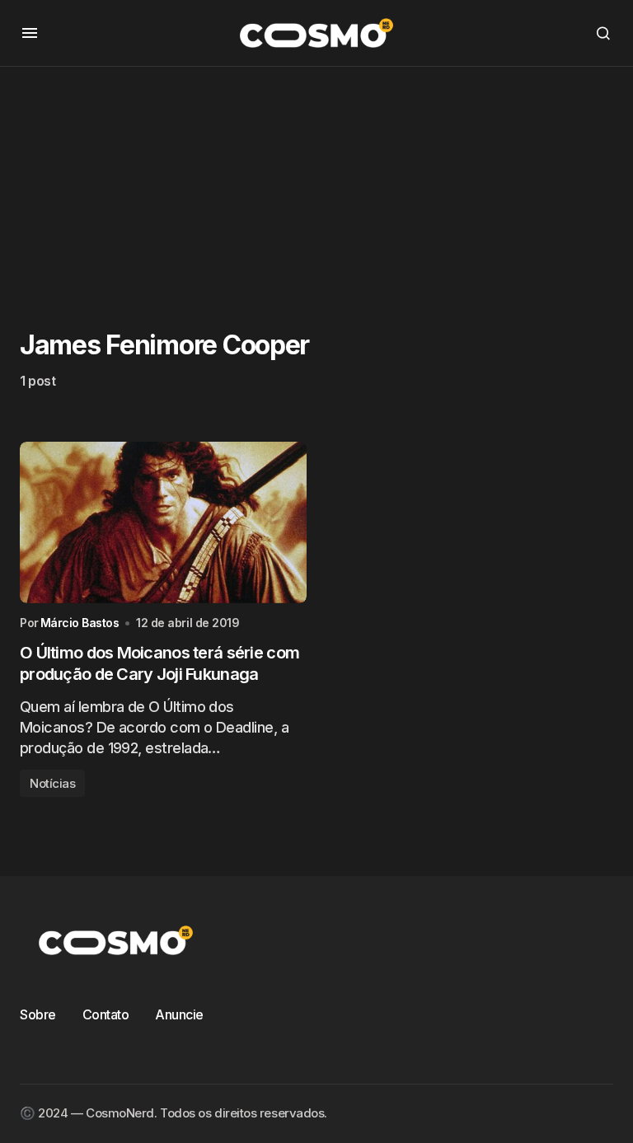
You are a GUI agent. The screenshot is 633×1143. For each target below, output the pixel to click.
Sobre (38, 1014)
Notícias (52, 783)
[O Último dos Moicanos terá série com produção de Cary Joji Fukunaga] (163, 522)
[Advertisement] (316, 182)
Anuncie (179, 1014)
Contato (105, 1014)
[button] (30, 33)
